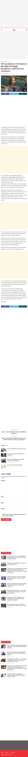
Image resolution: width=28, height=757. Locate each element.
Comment (3, 480)
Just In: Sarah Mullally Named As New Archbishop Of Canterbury (15, 460)
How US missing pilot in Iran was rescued (16, 448)
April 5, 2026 (10, 450)
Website (3, 508)
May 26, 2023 (10, 607)
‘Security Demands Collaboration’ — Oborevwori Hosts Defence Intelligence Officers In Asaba (16, 675)
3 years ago (11, 73)
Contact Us (13, 752)
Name (2, 496)
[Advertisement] (14, 14)
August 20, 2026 (11, 560)
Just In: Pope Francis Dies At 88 (14, 465)
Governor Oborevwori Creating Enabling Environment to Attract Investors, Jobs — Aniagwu (16, 653)
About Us (7, 752)
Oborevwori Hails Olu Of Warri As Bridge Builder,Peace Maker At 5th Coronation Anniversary (16, 578)
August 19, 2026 (11, 594)
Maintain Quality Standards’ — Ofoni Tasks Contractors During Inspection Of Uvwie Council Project (16, 592)
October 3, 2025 (11, 462)
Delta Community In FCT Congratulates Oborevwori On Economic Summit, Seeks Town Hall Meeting (16, 557)
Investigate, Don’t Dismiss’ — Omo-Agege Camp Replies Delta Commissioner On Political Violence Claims (17, 660)
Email (2, 502)
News (5, 61)
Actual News (4, 73)
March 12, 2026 (10, 456)
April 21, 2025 (10, 466)
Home (2, 61)
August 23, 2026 (11, 587)
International (9, 61)
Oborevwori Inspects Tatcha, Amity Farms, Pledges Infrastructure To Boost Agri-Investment (16, 585)
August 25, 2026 (11, 574)
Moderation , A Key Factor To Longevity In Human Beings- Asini (16, 563)
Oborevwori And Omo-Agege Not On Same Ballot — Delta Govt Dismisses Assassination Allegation (15, 599)
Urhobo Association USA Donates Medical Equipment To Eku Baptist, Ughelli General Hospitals (16, 646)
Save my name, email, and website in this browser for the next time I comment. (14, 515)
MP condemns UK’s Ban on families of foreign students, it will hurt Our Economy (16, 605)
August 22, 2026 (11, 601)
